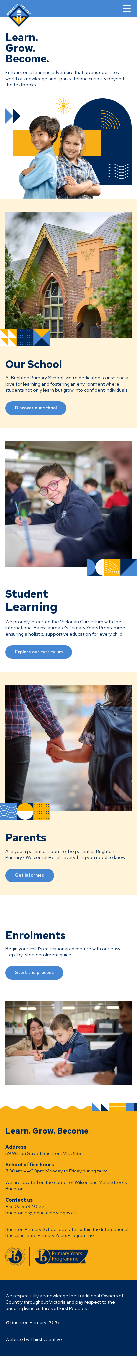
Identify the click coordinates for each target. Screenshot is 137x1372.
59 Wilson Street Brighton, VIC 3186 (43, 1153)
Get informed (29, 875)
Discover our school (36, 408)
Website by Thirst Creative (33, 1339)
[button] (127, 9)
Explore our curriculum (39, 652)
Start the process (34, 972)
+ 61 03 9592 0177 (25, 1206)
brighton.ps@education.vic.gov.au (40, 1212)
